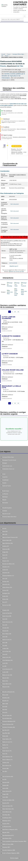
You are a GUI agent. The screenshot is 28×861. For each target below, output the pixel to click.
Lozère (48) (5, 672)
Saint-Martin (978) (6, 838)
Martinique (5, 496)
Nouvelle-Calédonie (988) (8, 850)
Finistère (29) (5, 610)
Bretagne (4, 463)
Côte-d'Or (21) (6, 584)
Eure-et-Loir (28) (6, 605)
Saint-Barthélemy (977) (8, 835)
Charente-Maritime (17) (8, 575)
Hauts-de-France (6, 485)
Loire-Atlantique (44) (7, 660)
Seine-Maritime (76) (7, 756)
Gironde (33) (5, 627)
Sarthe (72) (5, 745)
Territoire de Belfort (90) (8, 800)
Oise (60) (4, 709)
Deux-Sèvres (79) (6, 765)
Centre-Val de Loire (7, 466)
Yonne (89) (5, 797)
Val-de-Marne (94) (6, 811)
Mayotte (4, 499)
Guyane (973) (5, 823)
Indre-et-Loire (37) (7, 639)
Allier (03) (4, 534)
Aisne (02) (4, 531)
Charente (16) (5, 572)
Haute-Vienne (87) (7, 791)
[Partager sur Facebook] (24, 284)
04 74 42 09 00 (13, 263)
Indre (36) (4, 636)
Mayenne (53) (5, 686)
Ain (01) (4, 528)
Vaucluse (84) (5, 782)
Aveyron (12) (5, 561)
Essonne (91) (5, 803)
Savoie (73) (5, 747)
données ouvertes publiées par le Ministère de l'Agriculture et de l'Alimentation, (13, 76)
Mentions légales (14, 858)
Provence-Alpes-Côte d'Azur (9, 516)
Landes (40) (5, 648)
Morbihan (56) (5, 697)
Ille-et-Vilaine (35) (6, 633)
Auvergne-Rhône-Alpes (8, 457)
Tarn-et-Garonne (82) (7, 776)
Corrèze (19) (5, 581)
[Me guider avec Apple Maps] (24, 292)
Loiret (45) (5, 663)
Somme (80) (5, 768)
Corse (3, 474)
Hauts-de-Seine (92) (7, 806)
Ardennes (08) (5, 549)
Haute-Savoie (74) (6, 750)
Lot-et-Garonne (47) (7, 669)
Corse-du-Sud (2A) (7, 613)
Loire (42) (4, 654)
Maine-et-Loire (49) (7, 675)
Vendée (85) (5, 785)
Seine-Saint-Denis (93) (8, 809)
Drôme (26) (5, 599)
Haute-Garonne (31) (7, 622)
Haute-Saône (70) (6, 739)
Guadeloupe (5, 480)
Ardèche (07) (5, 546)
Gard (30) (4, 619)
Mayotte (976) (5, 832)
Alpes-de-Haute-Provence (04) (10, 537)
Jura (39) (4, 645)
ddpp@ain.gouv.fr (13, 266)
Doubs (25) (5, 596)
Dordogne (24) (6, 593)
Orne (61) (4, 712)
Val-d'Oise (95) (6, 814)
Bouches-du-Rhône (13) (8, 563)
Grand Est (4, 477)
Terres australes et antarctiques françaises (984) (14, 841)
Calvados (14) (5, 566)
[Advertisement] (14, 37)
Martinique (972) (6, 820)
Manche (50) (5, 678)
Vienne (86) (5, 788)
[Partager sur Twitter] (17, 284)
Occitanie (4, 510)
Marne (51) (5, 680)
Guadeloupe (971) (6, 817)
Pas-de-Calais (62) (7, 715)
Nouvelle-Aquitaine (7, 507)
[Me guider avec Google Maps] (17, 292)
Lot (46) (4, 666)
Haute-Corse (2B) (6, 616)
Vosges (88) (5, 794)
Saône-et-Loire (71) (7, 742)
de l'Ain (20, 66)
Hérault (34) (5, 630)
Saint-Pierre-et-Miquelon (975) (9, 829)
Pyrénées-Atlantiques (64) (8, 721)
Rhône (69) (5, 736)
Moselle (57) (5, 700)
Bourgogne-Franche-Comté (9, 460)
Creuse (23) (5, 590)
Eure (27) (4, 602)
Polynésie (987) (6, 847)
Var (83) (4, 779)
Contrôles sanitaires (19, 3)
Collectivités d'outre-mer (8, 469)
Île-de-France (5, 491)
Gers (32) (4, 625)
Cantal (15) (5, 569)
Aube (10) (4, 555)
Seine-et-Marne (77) (7, 759)
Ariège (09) (5, 552)
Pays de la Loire (6, 513)
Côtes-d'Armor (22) (7, 587)
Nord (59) (4, 706)
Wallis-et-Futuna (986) (7, 844)
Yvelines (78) (5, 762)
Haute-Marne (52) (6, 683)
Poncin (3, 66)
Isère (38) (4, 642)
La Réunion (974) (6, 826)
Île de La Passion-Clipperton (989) (10, 853)
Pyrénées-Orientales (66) (8, 727)
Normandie (5, 502)
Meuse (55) (5, 694)
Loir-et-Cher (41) (6, 651)
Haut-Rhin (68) (6, 733)
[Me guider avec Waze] (10, 292)
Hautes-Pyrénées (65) (7, 724)
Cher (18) (4, 578)
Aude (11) (4, 558)
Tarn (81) (4, 771)
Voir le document (14, 204)
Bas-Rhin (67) (5, 730)
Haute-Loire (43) (6, 657)
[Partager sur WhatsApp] (10, 284)
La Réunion (5, 493)
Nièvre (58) (5, 703)
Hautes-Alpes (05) (6, 540)
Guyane (4, 482)
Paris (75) (4, 753)
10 (15, 311)
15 (18, 311)
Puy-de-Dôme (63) (7, 718)
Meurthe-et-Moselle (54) (8, 692)
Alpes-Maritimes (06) (7, 543)
